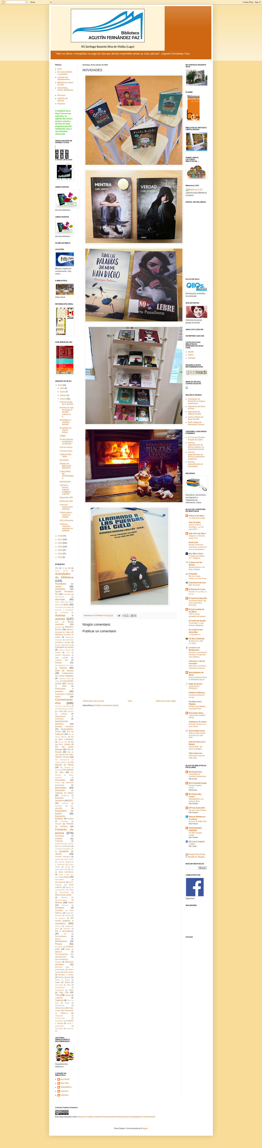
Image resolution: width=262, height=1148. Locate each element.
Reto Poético (68, 972)
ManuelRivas (59, 879)
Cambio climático (64, 650)
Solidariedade (60, 987)
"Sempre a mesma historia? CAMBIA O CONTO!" (65, 489)
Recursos (61, 95)
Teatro (71, 990)
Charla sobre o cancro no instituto (66, 514)
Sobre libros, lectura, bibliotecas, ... (65, 90)
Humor (68, 846)
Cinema (63, 668)
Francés (70, 843)
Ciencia (58, 663)
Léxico (57, 869)
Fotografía (59, 841)
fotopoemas (59, 843)
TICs (57, 995)
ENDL (70, 801)
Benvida (58, 627)
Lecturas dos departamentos (63, 78)
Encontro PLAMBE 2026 (198, 821)
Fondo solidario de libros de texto (195, 418)
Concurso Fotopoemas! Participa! (66, 507)
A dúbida (192, 844)
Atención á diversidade (64, 610)
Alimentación (59, 597)
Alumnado (60, 599)
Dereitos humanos (64, 726)
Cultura (60, 711)
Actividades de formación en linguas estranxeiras (196, 401)
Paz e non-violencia (64, 931)
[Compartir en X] (129, 615)
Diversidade (60, 780)
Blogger (144, 1128)
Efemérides (60, 787)
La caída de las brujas (197, 518)
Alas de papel (194, 522)
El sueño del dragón (197, 621)
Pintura (57, 939)
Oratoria (68, 915)
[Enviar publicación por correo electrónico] (119, 615)
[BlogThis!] (126, 615)
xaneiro (63, 399)
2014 (60, 550)
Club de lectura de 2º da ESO (66, 403)
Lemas (67, 867)
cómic (57, 681)
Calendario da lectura (64, 647)
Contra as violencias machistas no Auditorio (66, 527)
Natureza (65, 905)
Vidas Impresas (195, 753)
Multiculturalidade (61, 900)
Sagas (57, 982)
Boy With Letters (196, 554)
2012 (60, 557)
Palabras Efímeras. (197, 693)
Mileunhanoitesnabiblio (63, 895)
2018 (60, 536)
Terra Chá (63, 992)
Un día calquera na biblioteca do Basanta (66, 441)
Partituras (67, 928)
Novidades (59, 908)
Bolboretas (69, 640)
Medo (71, 890)
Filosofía (58, 824)
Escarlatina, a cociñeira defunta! (65, 422)
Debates (70, 711)
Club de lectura (66, 447)
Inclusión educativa (62, 857)
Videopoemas (60, 1008)
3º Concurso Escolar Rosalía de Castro (196, 438)
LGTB (65, 869)
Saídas (67, 982)
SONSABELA (66, 1087)
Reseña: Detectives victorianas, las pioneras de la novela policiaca (198, 547)
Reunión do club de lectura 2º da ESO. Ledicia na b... (66, 412)
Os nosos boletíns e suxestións (64, 73)
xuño (62, 388)
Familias (70, 819)
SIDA (69, 985)
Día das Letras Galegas (197, 810)
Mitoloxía (64, 897)
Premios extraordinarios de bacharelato (195, 464)
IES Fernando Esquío (198, 783)
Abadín (191, 352)
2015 (60, 547)
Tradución (59, 1000)
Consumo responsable (63, 706)
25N (56, 568)
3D (63, 568)
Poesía (58, 944)
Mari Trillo (64, 1083)
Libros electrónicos (66, 872)
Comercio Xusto (65, 678)
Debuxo (64, 714)
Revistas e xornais (65, 975)
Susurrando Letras (197, 731)
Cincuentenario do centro (64, 665)
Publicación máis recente (93, 701)
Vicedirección (59, 1005)
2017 (60, 539)
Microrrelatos (64, 892)
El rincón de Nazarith (198, 598)
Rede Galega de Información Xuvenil (196, 423)
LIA (72, 869)
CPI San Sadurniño (197, 808)
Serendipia (59, 985)
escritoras (58, 806)
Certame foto (61, 660)
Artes (65, 604)
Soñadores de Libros (198, 722)
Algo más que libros (197, 533)
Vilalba (191, 355)
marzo (63, 392)
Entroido (65, 803)
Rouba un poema (62, 980)
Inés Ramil (64, 1079)
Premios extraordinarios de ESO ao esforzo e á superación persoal (196, 446)
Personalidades (61, 936)
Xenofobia (58, 1021)
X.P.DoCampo (60, 1018)
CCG (68, 652)
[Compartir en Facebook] (132, 615)
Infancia (58, 859)
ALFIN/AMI (67, 594)
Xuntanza (70, 1028)
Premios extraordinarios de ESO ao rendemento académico (196, 455)
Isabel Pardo (68, 859)
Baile (57, 622)
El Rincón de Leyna (197, 589)
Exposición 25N (66, 497)
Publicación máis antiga (166, 701)
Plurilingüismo (61, 941)
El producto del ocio (197, 583)
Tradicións (59, 998)
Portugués (58, 947)
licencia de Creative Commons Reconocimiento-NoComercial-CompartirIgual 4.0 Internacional (116, 1117)
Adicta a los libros (196, 516)
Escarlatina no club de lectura (66, 430)
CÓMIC (63, 436)
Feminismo (64, 821)
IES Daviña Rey (195, 772)
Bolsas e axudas (64, 642)
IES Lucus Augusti (197, 842)
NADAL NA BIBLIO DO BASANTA (65, 466)
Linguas (66, 877)
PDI (65, 934)
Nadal (70, 903)
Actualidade (60, 589)
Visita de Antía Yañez (65, 455)
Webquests (59, 1016)
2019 (60, 385)
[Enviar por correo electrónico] (123, 615)
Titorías (68, 995)
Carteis (57, 652)
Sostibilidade (59, 990)
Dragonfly (193, 574)
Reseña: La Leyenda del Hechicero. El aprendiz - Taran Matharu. (198, 654)
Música (58, 902)
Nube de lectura (195, 684)
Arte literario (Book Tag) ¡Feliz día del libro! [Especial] (197, 603)
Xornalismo (59, 1028)
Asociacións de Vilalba (63, 607)
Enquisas (61, 104)
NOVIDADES (65, 482)
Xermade (191, 358)
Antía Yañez (60, 602)
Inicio (130, 701)
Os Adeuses (60, 918)
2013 (60, 554)
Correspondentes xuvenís (64, 709)
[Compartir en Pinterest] (135, 615)
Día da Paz (62, 742)
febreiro (63, 395)
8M (69, 568)
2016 (60, 543)
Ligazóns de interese (62, 99)
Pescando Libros (196, 713)
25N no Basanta (66, 520)
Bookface (58, 645)
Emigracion (65, 795)
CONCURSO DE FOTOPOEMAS (66, 474)
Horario (60, 846)
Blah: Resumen (194, 585)
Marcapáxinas (60, 882)
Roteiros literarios (64, 977)
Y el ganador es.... (195, 634)
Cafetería (68, 645)
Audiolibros (64, 612)
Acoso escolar (61, 571)
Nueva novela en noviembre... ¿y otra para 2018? (196, 527)
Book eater (193, 542)
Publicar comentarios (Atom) (107, 705)
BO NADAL (64, 460)
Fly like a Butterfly (196, 639)
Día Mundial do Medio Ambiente (64, 775)
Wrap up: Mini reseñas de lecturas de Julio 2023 (197, 735)
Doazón (58, 782)
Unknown (64, 1091)
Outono (57, 926)
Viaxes (67, 1003)
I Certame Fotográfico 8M (64, 849)
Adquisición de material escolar (194, 413)
